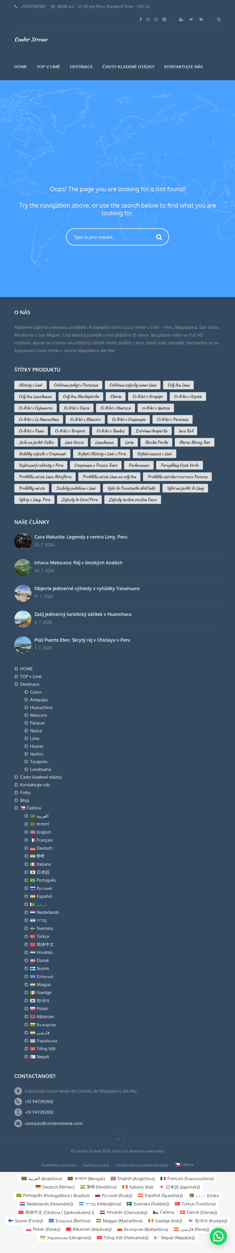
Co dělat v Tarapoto (70, 431)
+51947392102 (32, 6)
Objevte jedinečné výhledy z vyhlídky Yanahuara (87, 588)
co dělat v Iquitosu (156, 408)
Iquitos (36, 754)
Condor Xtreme (30, 39)
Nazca (36, 730)
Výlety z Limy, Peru (34, 499)
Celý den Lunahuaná (35, 396)
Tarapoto (39, 761)
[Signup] (182, 19)
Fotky (25, 792)
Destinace (81, 66)
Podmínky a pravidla (59, 1165)
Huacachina (41, 707)
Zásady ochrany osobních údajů (141, 1165)
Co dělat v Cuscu (76, 408)
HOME (20, 66)
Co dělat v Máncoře (85, 419)
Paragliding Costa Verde (179, 465)
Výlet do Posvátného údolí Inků (131, 488)
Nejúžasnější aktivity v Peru (41, 465)
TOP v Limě (48, 66)
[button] (218, 1236)
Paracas (37, 723)
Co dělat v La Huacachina (39, 419)
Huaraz (37, 746)
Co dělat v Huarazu (115, 408)
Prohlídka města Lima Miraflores (45, 477)
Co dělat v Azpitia (188, 396)
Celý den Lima (178, 385)
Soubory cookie (96, 1165)
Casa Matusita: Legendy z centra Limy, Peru (80, 537)
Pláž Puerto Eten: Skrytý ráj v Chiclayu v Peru (82, 640)
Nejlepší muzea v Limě (154, 454)
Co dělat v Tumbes (110, 431)
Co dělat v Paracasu (172, 419)
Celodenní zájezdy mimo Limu (132, 385)
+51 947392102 (39, 1101)
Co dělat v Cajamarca (35, 408)
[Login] (191, 19)
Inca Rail (186, 431)
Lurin (129, 442)
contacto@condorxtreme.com (53, 1123)
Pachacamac (138, 465)
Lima (34, 738)
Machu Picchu (156, 442)
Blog (24, 800)
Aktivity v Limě (30, 385)
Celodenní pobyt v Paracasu (76, 385)
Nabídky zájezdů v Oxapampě (42, 454)
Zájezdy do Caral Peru (79, 499)
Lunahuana (104, 442)
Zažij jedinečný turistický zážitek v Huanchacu (83, 614)
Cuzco (36, 692)
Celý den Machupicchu (81, 396)
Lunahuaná (40, 769)
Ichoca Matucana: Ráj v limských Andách (78, 562)
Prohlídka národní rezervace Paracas (177, 477)
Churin (115, 396)
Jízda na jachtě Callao (36, 442)
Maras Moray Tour (194, 442)
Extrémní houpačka (151, 431)
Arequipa (39, 699)
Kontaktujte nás (183, 66)
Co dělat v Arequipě (147, 396)
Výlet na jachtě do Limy (185, 488)
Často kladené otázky (128, 66)
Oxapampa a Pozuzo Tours (95, 465)
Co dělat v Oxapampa (129, 419)
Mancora (38, 715)
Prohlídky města (32, 488)
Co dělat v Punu (31, 431)
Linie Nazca (74, 442)
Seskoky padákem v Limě (76, 488)
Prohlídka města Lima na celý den (109, 477)
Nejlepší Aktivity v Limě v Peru (101, 454)
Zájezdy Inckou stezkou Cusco (133, 499)
